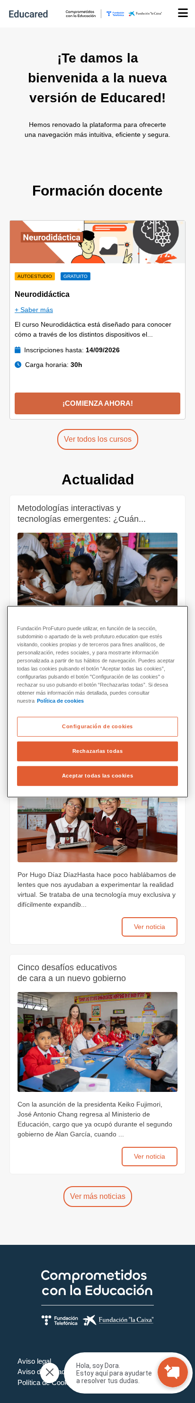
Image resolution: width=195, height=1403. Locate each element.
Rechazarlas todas (97, 751)
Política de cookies (60, 701)
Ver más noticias (97, 1196)
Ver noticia (149, 926)
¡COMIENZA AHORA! (97, 403)
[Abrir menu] (183, 13)
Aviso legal (34, 1361)
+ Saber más (34, 309)
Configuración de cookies (97, 726)
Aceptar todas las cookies (97, 775)
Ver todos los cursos (98, 439)
